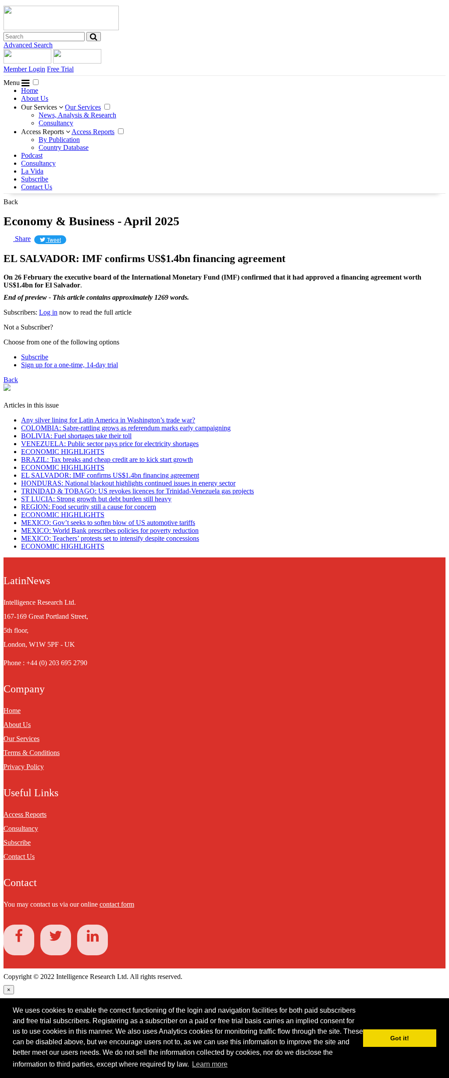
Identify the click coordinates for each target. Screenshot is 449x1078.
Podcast (32, 155)
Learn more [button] (210, 1064)
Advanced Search (28, 45)
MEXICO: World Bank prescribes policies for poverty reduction (110, 530)
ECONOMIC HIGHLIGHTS (62, 451)
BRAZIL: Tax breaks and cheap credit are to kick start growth (107, 459)
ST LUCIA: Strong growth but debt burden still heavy (96, 499)
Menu (12, 82)
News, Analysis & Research (77, 115)
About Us (34, 98)
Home (29, 90)
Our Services (40, 107)
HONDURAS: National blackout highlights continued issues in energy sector (128, 483)
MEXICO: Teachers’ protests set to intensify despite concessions (110, 538)
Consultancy (56, 123)
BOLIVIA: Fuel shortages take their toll (76, 436)
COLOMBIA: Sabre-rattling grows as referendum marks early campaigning (126, 428)
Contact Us (36, 187)
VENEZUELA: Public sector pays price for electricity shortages (110, 443)
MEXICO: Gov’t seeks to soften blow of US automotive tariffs (108, 522)
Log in (48, 312)
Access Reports (43, 131)
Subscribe (34, 179)
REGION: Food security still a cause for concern (88, 507)
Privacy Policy (24, 766)
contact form (117, 904)
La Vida (32, 171)
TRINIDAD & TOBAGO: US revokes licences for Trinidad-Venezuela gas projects (137, 491)
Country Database (64, 147)
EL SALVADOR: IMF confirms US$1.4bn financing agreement (110, 475)
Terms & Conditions (32, 752)
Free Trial (60, 69)
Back (11, 202)
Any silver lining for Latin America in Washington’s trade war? (108, 420)
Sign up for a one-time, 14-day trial (69, 365)
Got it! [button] (399, 1038)
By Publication (59, 139)
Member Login (24, 69)
